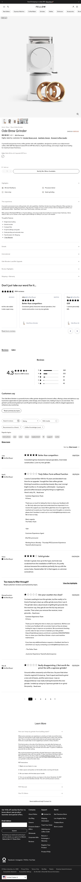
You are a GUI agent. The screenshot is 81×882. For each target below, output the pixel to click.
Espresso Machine (19, 11)
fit (43, 437)
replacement (36, 437)
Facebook (11, 860)
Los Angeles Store (60, 818)
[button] (70, 331)
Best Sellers (6, 11)
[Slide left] (2, 1)
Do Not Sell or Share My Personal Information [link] (46, 872)
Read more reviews (9, 331)
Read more (40, 492)
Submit (14, 831)
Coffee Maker (32, 11)
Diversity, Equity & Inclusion (64, 869)
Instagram (19, 860)
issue (27, 437)
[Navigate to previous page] (25, 699)
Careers (31, 822)
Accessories (70, 11)
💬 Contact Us (46, 814)
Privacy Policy (25, 869)
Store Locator (58, 826)
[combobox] (30, 421)
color (20, 437)
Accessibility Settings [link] (25, 872)
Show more (6, 442)
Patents (51, 869)
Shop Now (49, 2)
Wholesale (32, 833)
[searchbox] (9, 420)
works (57, 437)
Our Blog (31, 818)
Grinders (42, 11)
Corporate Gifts (34, 837)
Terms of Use (35, 869)
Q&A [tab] (13, 350)
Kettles (51, 11)
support (49, 437)
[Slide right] (79, 1)
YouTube (32, 860)
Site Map (44, 869)
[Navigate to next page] (56, 699)
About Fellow (33, 814)
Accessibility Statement (9, 872)
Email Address (6, 821)
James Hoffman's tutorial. (48, 756)
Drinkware (60, 11)
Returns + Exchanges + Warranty (45, 838)
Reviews (31, 841)
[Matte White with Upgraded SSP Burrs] (3, 156)
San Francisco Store (60, 814)
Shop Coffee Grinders (17, 127)
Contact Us (47, 801)
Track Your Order (46, 825)
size (14, 437)
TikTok (26, 860)
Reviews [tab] (5, 350)
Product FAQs (46, 851)
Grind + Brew (5, 127)
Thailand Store (58, 822)
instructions (6, 437)
